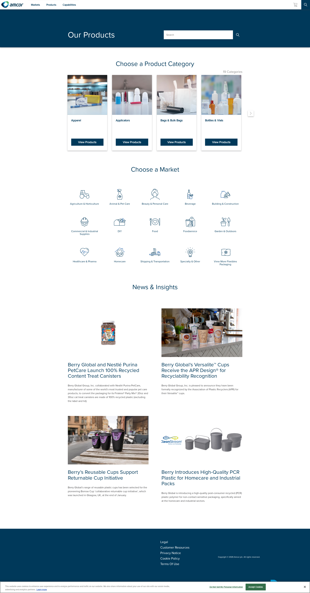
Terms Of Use (169, 564)
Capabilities (69, 5)
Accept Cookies (255, 586)
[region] (155, 587)
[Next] (251, 113)
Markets (35, 5)
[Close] (304, 586)
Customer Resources (174, 547)
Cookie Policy (170, 558)
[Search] (237, 34)
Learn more (41, 589)
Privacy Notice (170, 553)
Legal (164, 542)
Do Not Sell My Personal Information (226, 586)
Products (51, 5)
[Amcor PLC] (12, 4)
